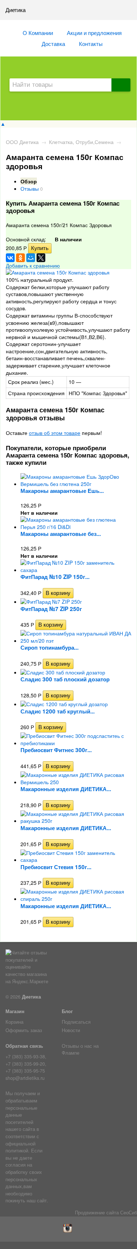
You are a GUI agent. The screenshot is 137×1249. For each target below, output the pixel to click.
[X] (41, 257)
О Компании (38, 32)
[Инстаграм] (68, 1230)
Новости (71, 1030)
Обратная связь (24, 1046)
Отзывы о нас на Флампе (80, 1050)
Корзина (14, 1022)
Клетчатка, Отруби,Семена (81, 141)
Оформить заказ (23, 1030)
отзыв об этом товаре (54, 432)
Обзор (28, 181)
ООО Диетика (22, 141)
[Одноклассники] (20, 257)
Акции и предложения (94, 32)
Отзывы (29, 188)
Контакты (91, 43)
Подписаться (76, 1022)
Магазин (14, 1011)
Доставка (53, 43)
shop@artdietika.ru (25, 1078)
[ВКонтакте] (10, 257)
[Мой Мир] (30, 257)
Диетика (31, 996)
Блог (67, 1011)
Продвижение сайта (97, 1212)
